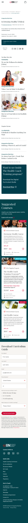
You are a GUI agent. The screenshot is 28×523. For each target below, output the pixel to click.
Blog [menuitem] (4, 471)
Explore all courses (7, 217)
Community (4, 59)
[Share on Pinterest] (23, 49)
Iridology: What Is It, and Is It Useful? (13, 145)
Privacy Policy (16, 427)
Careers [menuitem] (5, 474)
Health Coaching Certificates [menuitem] (10, 461)
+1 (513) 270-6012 (14, 487)
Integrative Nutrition (5, 13)
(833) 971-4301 (8, 486)
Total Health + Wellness (14, 11)
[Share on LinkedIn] (20, 49)
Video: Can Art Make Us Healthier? (13, 89)
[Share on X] (18, 49)
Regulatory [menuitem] (5, 479)
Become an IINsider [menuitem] (7, 466)
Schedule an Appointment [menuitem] (9, 495)
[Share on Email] (13, 49)
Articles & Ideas (5, 11)
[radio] (14, 393)
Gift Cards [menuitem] (5, 469)
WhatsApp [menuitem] (5, 492)
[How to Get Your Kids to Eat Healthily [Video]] (14, 102)
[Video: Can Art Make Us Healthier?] (14, 77)
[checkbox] (14, 396)
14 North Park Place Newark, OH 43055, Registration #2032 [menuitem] (13, 500)
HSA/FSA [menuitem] (5, 476)
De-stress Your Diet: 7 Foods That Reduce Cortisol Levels (12, 157)
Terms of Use (6, 507)
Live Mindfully (5, 130)
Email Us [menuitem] (5, 490)
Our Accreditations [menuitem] (7, 464)
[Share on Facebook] (15, 49)
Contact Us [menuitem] (6, 497)
